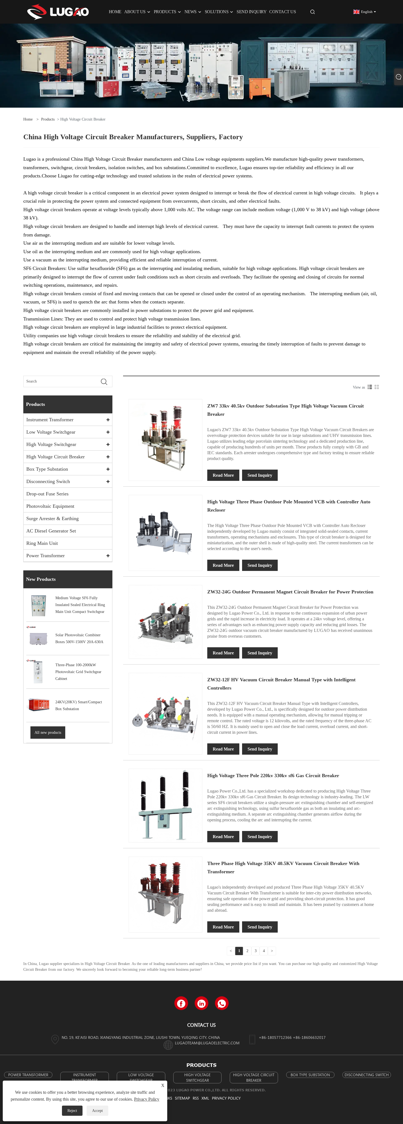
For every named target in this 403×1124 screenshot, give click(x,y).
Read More (223, 475)
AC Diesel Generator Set (51, 531)
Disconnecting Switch (48, 481)
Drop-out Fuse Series (47, 494)
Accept (97, 1111)
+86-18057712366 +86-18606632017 (292, 1037)
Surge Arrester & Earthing (52, 518)
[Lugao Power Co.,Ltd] (58, 11)
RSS (196, 1098)
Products (48, 119)
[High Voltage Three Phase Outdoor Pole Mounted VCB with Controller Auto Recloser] (165, 531)
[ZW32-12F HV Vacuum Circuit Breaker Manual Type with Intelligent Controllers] (165, 709)
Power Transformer (45, 555)
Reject (72, 1111)
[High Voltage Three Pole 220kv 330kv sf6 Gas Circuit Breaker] (165, 805)
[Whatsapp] (222, 1003)
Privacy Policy (226, 1098)
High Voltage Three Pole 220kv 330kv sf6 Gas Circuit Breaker (273, 775)
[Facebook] (181, 1003)
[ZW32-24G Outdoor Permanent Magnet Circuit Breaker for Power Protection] (165, 622)
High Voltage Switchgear (51, 444)
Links (167, 1098)
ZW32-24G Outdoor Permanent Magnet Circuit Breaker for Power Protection (290, 592)
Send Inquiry (260, 475)
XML (205, 1098)
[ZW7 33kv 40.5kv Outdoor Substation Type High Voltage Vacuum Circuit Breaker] (165, 435)
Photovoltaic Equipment (50, 506)
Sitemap (182, 1098)
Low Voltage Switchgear (50, 432)
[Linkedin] (201, 1003)
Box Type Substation (47, 469)
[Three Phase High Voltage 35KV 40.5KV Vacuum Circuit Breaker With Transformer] (165, 893)
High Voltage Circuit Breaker (55, 456)
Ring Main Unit (42, 543)
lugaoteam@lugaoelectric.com (207, 1042)
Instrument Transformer (49, 419)
